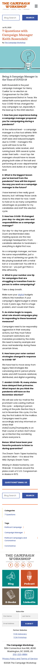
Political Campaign (13, 527)
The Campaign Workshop (15, 43)
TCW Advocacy (20, 634)
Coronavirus (10, 546)
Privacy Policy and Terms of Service (20, 658)
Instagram (17, 565)
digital (21, 294)
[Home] (16, 6)
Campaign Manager (14, 532)
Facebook (11, 565)
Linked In (23, 565)
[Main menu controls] (36, 6)
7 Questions (10, 514)
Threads (29, 565)
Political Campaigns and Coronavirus (16, 539)
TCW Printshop (20, 637)
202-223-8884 (20, 654)
